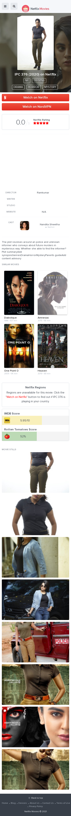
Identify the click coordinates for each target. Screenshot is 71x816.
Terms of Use (63, 803)
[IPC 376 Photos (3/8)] (35, 557)
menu (5, 6)
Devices (22, 803)
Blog (13, 803)
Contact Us (48, 803)
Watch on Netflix (35, 97)
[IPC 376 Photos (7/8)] (35, 727)
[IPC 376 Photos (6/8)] (35, 684)
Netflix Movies (31, 812)
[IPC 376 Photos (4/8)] (35, 599)
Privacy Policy (36, 806)
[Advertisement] (35, 162)
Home (5, 803)
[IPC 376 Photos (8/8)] (35, 769)
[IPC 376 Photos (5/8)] (35, 642)
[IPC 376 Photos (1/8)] (35, 472)
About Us (35, 803)
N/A (44, 212)
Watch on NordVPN (37, 106)
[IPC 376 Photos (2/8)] (35, 515)
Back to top (37, 798)
